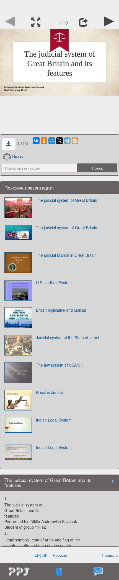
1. (6, 498)
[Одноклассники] (44, 140)
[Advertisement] (59, 7)
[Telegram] (67, 140)
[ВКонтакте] (36, 140)
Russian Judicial (50, 392)
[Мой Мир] (51, 140)
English (41, 555)
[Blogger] (75, 140)
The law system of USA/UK (59, 365)
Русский (60, 555)
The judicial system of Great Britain (66, 200)
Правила (110, 555)
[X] (59, 140)
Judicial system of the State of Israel (67, 337)
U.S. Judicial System (54, 282)
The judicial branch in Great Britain (66, 255)
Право (18, 156)
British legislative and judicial (61, 310)
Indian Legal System (54, 420)
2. (6, 533)
